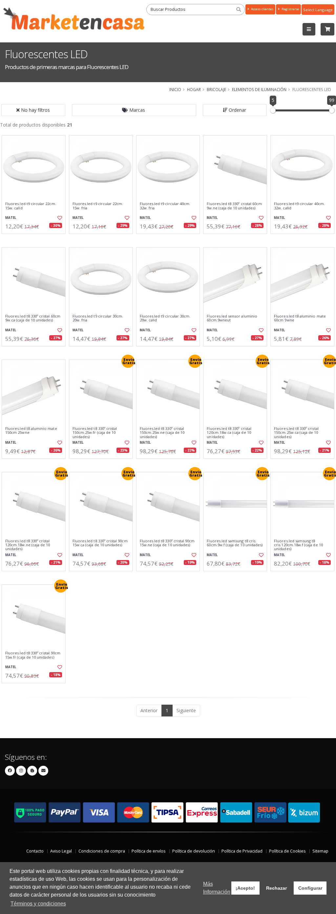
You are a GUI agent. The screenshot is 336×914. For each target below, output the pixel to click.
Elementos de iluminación (259, 89)
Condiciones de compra (101, 851)
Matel (10, 218)
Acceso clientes (261, 9)
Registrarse (290, 9)
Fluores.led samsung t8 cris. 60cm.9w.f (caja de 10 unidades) (234, 543)
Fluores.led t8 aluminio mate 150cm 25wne (31, 431)
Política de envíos (149, 851)
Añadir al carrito (36, 239)
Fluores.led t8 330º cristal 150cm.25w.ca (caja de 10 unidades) (296, 433)
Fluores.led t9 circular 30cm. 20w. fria (98, 318)
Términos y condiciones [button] (38, 903)
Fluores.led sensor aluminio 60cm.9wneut (232, 318)
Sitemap (320, 851)
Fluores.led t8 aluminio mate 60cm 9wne (300, 318)
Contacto (35, 851)
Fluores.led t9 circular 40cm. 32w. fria (165, 206)
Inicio (175, 89)
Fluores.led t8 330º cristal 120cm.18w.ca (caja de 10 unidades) (229, 433)
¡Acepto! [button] (245, 888)
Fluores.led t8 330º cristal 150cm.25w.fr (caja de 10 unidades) (95, 433)
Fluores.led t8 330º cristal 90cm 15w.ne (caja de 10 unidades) (167, 543)
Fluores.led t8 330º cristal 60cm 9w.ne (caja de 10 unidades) (234, 206)
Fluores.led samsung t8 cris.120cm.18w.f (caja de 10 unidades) (298, 545)
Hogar (194, 89)
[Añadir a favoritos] (59, 218)
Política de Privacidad (241, 851)
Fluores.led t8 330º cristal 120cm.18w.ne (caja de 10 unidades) (27, 545)
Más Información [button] (216, 888)
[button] (134, 110)
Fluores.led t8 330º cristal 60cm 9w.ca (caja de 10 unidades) (32, 318)
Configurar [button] (310, 888)
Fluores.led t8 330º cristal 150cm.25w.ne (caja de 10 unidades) (162, 433)
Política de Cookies (287, 851)
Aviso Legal (61, 851)
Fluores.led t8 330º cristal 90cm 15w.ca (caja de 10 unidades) (100, 543)
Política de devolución (193, 851)
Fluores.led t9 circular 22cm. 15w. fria (98, 206)
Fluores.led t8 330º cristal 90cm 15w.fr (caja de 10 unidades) (32, 655)
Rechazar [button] (276, 888)
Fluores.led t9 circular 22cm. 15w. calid (30, 206)
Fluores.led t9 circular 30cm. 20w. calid (165, 318)
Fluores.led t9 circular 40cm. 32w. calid (299, 206)
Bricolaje (216, 89)
